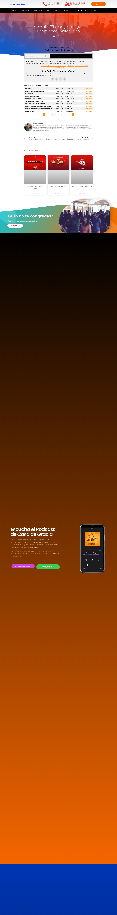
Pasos (49, 10)
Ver (83, 111)
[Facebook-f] (78, 10)
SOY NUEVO (24, 10)
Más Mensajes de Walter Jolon (76, 66)
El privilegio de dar (58, 186)
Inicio (14, 10)
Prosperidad (62, 66)
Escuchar (89, 88)
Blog (57, 10)
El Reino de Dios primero (82, 186)
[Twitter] (82, 10)
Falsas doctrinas (53, 66)
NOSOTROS (37, 10)
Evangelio (44, 66)
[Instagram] (85, 10)
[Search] (105, 10)
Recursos (67, 10)
